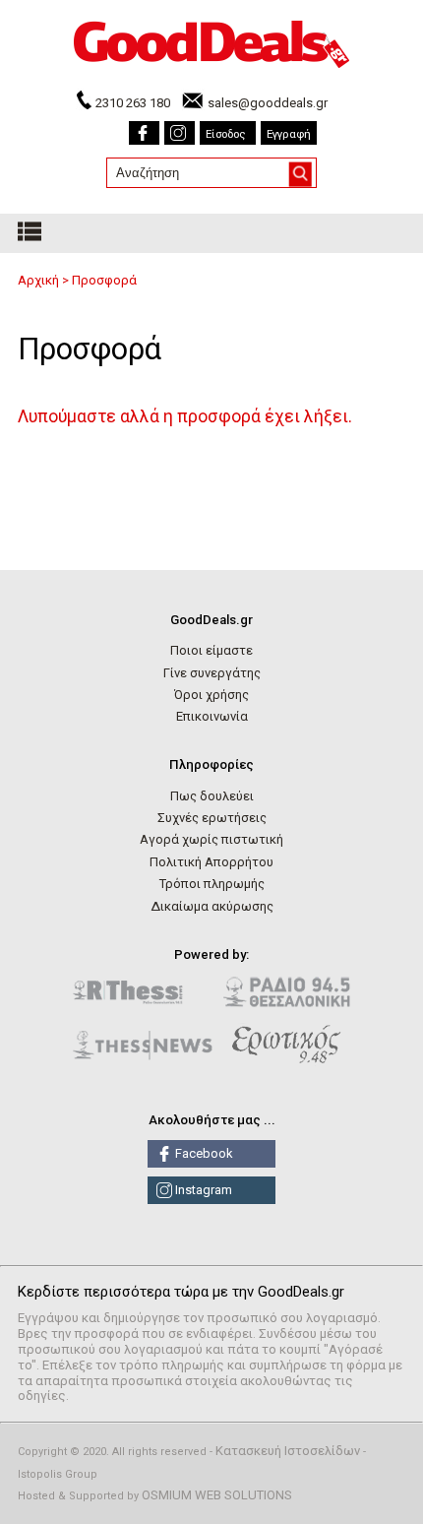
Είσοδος (226, 134)
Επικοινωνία (212, 716)
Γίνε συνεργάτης (212, 673)
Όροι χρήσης (211, 694)
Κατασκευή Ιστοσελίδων (287, 1450)
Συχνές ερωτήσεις (212, 817)
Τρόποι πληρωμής (212, 883)
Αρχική (38, 280)
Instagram (202, 1189)
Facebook (202, 1153)
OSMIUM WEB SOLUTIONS (217, 1495)
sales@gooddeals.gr (268, 102)
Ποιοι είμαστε (211, 650)
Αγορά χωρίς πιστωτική (211, 839)
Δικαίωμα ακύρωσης (212, 906)
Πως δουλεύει (212, 796)
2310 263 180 (132, 102)
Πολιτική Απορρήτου (211, 862)
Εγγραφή (289, 134)
